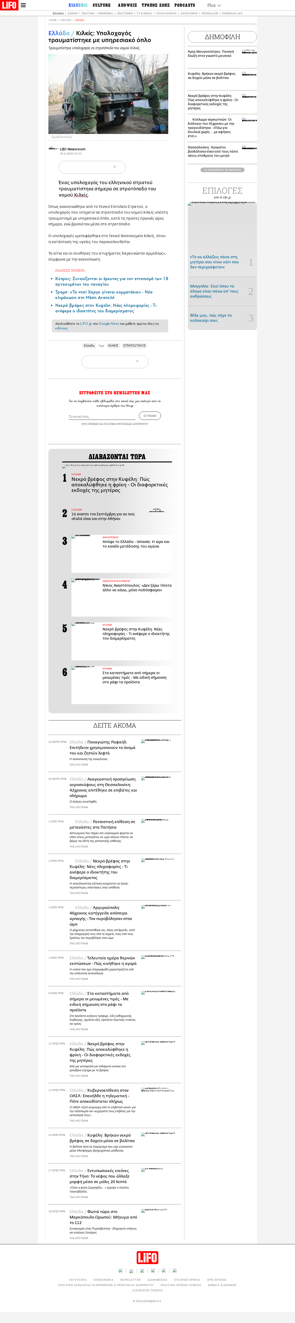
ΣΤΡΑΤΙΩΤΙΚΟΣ (134, 346)
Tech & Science (166, 13)
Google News (109, 324)
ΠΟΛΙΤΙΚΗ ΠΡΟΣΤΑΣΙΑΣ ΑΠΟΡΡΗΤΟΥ (126, 424)
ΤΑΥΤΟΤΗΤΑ (78, 1279)
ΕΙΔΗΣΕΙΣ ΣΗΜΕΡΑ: (70, 270)
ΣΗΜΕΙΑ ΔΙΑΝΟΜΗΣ (222, 1285)
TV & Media (144, 13)
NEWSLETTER (130, 1279)
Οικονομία (105, 13)
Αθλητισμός (189, 13)
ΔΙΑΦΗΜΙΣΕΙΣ (157, 1279)
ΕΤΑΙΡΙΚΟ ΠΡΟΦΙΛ (187, 1279)
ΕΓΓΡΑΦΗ (150, 416)
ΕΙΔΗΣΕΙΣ (66, 20)
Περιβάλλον (209, 13)
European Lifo (232, 13)
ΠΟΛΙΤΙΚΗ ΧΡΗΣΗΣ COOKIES (181, 1285)
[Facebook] (156, 128)
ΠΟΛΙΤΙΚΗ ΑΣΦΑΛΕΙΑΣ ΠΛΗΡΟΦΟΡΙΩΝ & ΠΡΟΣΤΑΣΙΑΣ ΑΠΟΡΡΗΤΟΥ (105, 1285)
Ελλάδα (58, 13)
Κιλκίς (80, 195)
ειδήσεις (61, 328)
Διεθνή (73, 13)
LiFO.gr (86, 324)
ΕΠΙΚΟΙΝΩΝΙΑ (103, 1279)
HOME (53, 20)
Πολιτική (88, 13)
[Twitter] (163, 128)
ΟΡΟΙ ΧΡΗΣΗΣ (89, 424)
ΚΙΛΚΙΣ (113, 346)
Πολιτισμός (125, 13)
